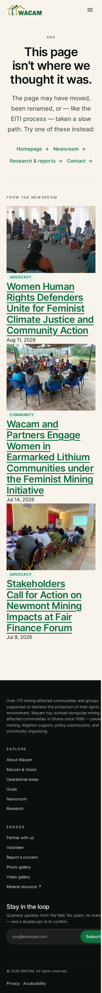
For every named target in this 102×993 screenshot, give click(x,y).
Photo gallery (19, 867)
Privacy (13, 983)
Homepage (29, 149)
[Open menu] (90, 9)
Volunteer (15, 847)
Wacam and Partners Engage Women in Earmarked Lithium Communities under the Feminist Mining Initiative (50, 457)
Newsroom (66, 149)
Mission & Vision (21, 769)
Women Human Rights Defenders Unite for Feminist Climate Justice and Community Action (50, 308)
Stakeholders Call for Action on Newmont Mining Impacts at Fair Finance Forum (44, 606)
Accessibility (34, 983)
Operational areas (23, 779)
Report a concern (22, 857)
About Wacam (19, 759)
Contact (76, 161)
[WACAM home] (24, 9)
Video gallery (18, 876)
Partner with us (20, 837)
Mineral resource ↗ (24, 886)
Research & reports (33, 161)
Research (15, 808)
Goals (12, 789)
